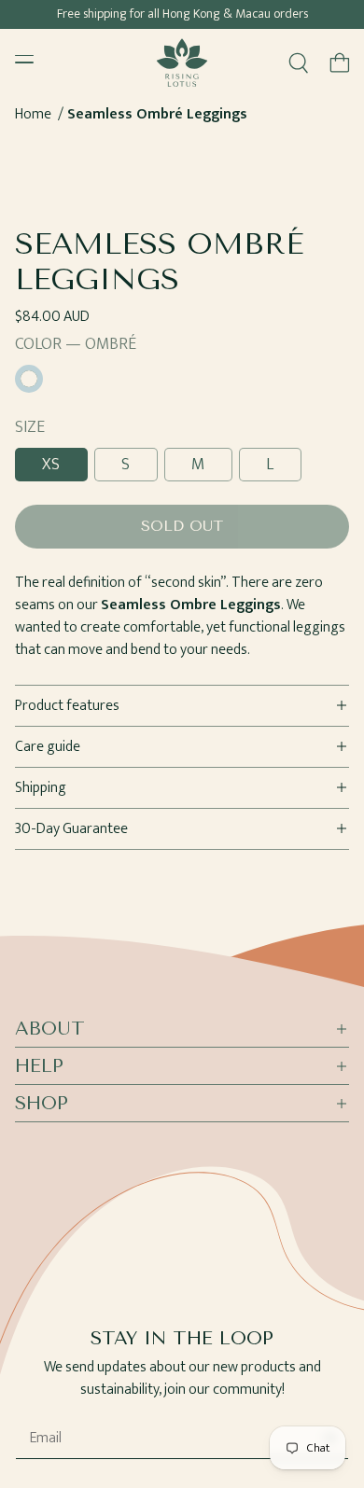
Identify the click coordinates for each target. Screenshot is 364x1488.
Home (33, 114)
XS (51, 465)
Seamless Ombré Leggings (157, 114)
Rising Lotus (198, 1480)
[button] (339, 62)
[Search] (298, 62)
